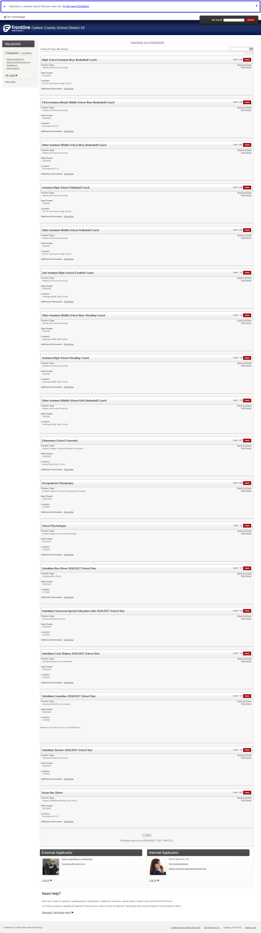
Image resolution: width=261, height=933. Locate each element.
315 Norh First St (212, 928)
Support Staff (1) (13, 68)
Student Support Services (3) (18, 62)
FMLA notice (10, 82)
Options (248, 52)
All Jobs (10, 75)
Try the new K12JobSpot (76, 6)
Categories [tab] (12, 53)
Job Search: (217, 20)
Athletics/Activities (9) (15, 59)
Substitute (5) (11, 65)
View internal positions (178, 864)
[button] (257, 6)
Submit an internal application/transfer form (187, 869)
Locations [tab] (26, 53)
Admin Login (250, 928)
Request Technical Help (56, 912)
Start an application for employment (77, 859)
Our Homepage (15, 16)
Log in (45, 880)
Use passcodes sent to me (73, 864)
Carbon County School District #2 (185, 928)
